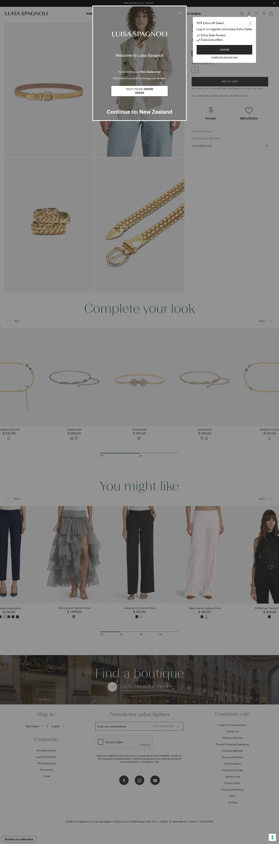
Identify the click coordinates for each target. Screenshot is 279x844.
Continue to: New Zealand (139, 112)
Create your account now (224, 57)
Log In (224, 49)
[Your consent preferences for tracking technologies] (272, 837)
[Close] (180, 12)
